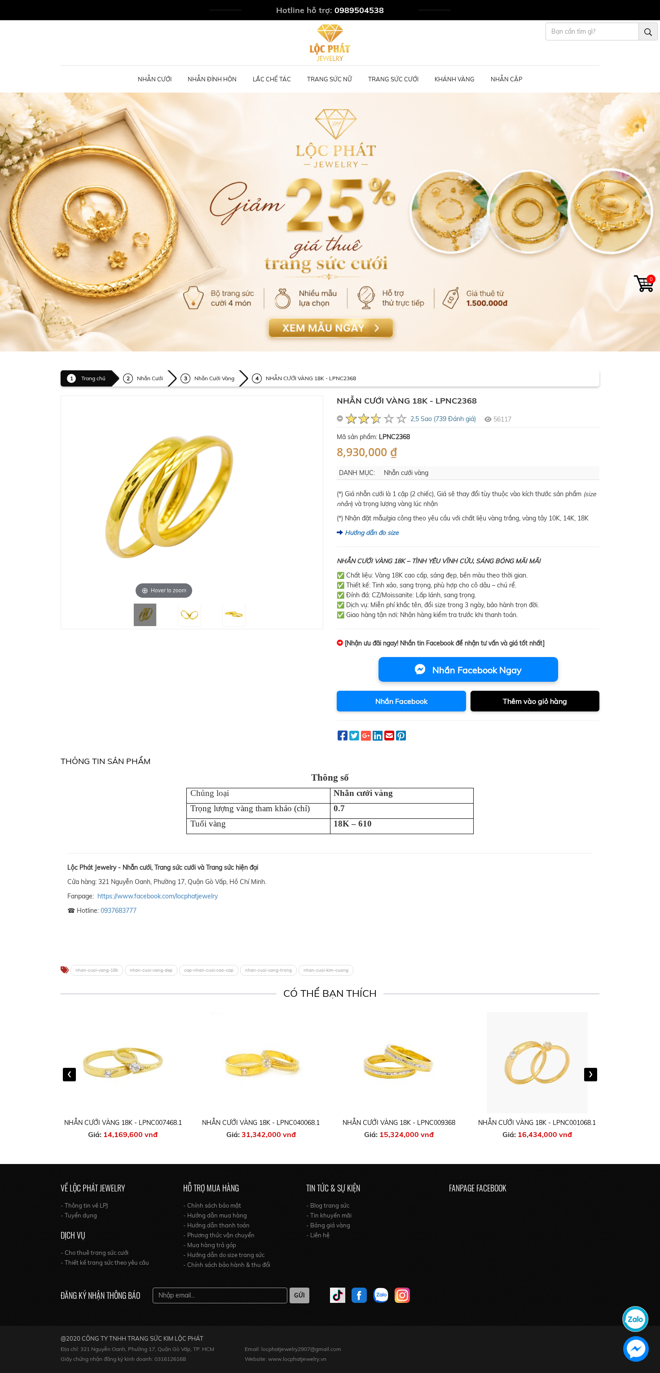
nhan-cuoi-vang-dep (151, 970)
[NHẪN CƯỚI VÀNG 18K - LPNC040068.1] (123, 1062)
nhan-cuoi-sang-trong (268, 970)
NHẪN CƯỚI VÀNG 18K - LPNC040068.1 (123, 1123)
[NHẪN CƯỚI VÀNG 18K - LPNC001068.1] (400, 1062)
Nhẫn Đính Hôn (212, 79)
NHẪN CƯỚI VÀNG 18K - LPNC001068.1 (399, 1123)
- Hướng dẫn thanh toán (216, 1225)
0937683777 (118, 910)
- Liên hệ (318, 1235)
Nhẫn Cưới (155, 79)
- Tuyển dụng (79, 1215)
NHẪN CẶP (506, 79)
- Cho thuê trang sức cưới (94, 1252)
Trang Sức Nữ (329, 79)
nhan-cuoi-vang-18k (96, 970)
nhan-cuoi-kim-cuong (326, 970)
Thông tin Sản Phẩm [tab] (105, 761)
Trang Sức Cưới (393, 79)
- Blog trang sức (327, 1205)
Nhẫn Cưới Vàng (214, 378)
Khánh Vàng (455, 79)
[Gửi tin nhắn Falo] (635, 1318)
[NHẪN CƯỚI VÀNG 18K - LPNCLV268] (537, 1062)
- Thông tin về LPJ (84, 1205)
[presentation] (69, 1074)
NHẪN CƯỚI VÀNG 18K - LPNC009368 (261, 1123)
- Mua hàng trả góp (209, 1245)
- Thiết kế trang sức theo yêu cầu (105, 1262)
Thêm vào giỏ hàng (535, 701)
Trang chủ (93, 378)
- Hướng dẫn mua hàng (215, 1215)
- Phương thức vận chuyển (219, 1235)
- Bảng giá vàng (328, 1225)
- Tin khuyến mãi (329, 1215)
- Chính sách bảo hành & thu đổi (226, 1264)
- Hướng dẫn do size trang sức (223, 1254)
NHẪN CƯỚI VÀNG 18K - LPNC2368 (311, 378)
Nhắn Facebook (401, 701)
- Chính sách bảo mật (212, 1205)
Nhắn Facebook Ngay (476, 669)
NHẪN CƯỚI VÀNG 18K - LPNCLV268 (537, 1123)
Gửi (299, 1295)
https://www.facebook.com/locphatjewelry (157, 896)
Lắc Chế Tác (272, 79)
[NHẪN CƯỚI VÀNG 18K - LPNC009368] (261, 1062)
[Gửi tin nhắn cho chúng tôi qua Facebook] (636, 1349)
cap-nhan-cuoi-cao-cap (208, 970)
